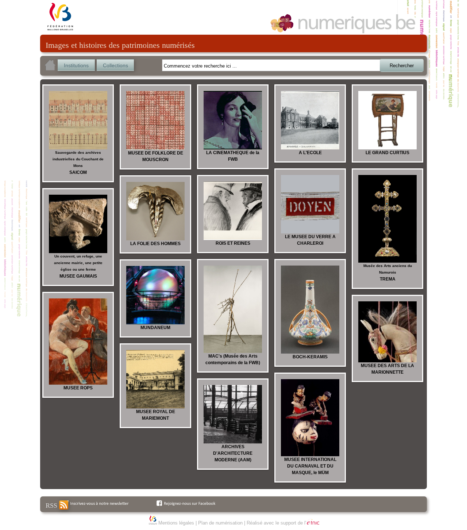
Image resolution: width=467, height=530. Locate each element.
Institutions (76, 65)
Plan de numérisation (220, 523)
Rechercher (402, 65)
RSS (52, 505)
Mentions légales (176, 523)
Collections (115, 65)
